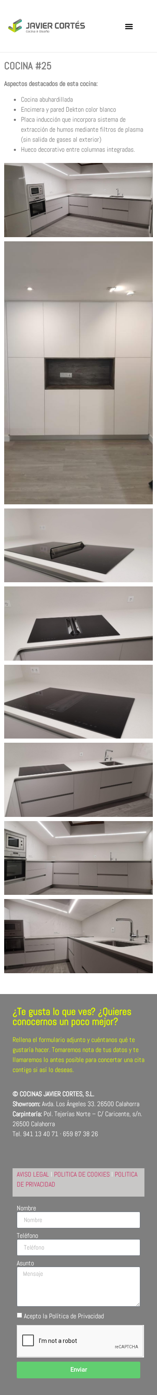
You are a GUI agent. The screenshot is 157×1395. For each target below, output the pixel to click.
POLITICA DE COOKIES (82, 1174)
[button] (129, 26)
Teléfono (27, 1235)
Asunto (25, 1263)
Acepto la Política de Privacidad (64, 1316)
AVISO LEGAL (33, 1174)
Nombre (26, 1208)
